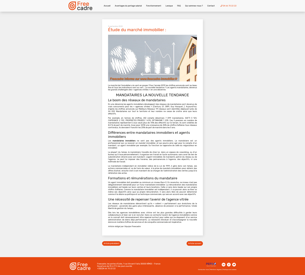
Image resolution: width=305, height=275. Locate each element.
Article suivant (194, 243)
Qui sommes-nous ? (194, 6)
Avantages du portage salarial (128, 6)
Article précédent (111, 243)
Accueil (107, 6)
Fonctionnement (153, 6)
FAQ (179, 6)
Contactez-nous (203, 269)
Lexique (169, 6)
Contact (211, 6)
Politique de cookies (229, 269)
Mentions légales (216, 269)
